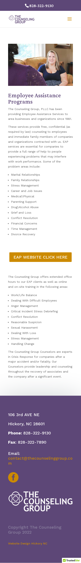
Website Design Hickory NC (27, 543)
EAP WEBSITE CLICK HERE (41, 257)
